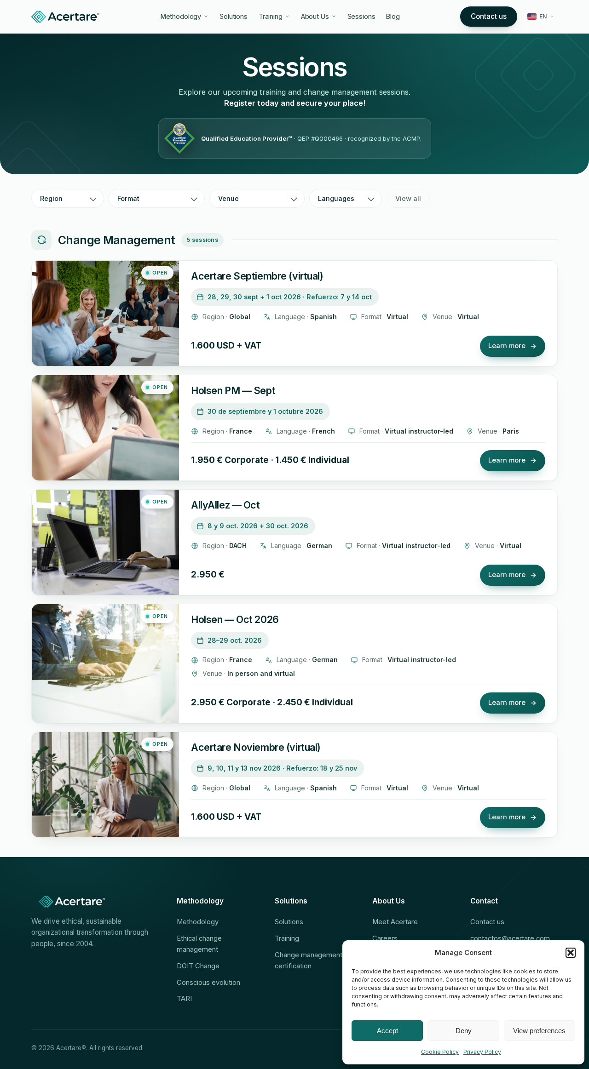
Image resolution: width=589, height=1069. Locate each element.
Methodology (181, 16)
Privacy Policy (482, 1051)
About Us (315, 16)
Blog (392, 16)
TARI (184, 999)
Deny (464, 1031)
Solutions (233, 16)
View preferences (539, 1031)
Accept (387, 1031)
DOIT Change (198, 966)
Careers (385, 938)
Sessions (361, 16)
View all (408, 198)
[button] (570, 952)
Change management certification (308, 960)
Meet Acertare (395, 922)
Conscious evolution (208, 982)
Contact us (489, 16)
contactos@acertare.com (510, 938)
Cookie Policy (440, 1051)
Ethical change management (199, 944)
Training (271, 16)
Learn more (506, 346)
